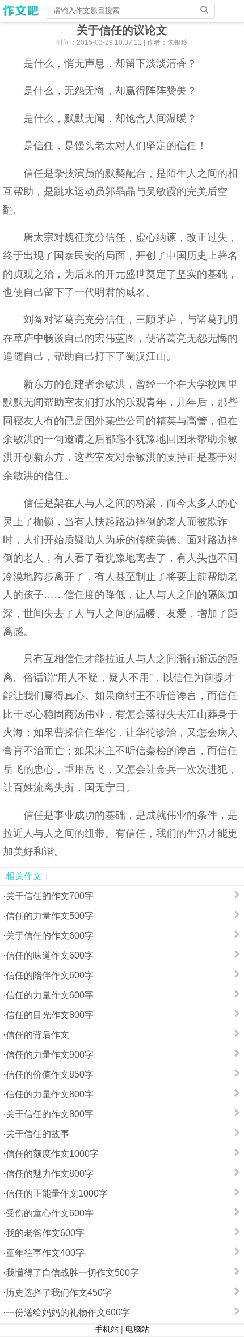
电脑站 (137, 1329)
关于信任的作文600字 (50, 935)
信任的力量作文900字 (50, 1054)
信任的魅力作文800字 (50, 1173)
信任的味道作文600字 (50, 955)
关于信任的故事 (37, 1134)
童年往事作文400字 (45, 1253)
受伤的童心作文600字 (50, 1213)
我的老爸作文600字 (45, 1233)
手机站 (107, 1329)
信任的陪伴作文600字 (50, 975)
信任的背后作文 (37, 1035)
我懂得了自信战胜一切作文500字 (72, 1273)
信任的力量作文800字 (50, 1094)
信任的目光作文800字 (50, 1015)
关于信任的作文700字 (50, 896)
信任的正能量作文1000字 (57, 1193)
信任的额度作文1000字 (52, 1154)
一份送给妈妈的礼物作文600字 (68, 1312)
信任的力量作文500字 (50, 916)
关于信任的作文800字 (50, 1114)
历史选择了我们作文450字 (59, 1292)
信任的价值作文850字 (50, 1074)
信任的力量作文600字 (50, 995)
